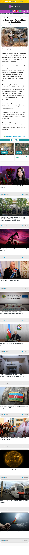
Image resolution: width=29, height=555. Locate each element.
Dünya (6, 288)
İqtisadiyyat (7, 257)
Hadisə (6, 540)
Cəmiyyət (6, 194)
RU (24, 11)
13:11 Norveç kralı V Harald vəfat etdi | (13, 13)
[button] (2, 149)
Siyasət (6, 225)
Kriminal (6, 320)
